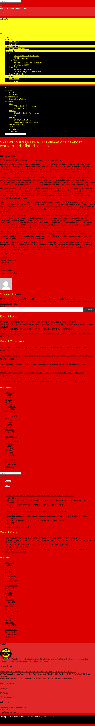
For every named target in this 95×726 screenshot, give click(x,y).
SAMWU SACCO (6, 693)
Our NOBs (13, 44)
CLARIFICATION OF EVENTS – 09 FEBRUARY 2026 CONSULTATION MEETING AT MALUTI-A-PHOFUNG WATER (39, 496)
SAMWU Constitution (23, 69)
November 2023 (11, 460)
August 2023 (9, 467)
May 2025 (8, 425)
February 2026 (10, 406)
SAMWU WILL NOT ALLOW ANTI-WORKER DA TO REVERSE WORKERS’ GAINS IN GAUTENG (34, 505)
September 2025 (11, 416)
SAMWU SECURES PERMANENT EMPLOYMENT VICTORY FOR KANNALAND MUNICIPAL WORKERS (38, 322)
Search (2, 306)
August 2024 (9, 443)
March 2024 (9, 453)
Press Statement (12, 46)
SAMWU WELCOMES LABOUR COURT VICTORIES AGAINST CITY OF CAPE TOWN (55, 381)
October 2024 (10, 439)
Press (20, 152)
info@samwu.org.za (8, 712)
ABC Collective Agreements (26, 56)
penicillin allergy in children (11, 373)
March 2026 (9, 404)
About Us (9, 39)
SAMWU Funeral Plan (8, 697)
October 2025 (10, 413)
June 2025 (9, 423)
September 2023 (11, 464)
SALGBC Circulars (22, 65)
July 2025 (8, 420)
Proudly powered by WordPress (12, 716)
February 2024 (10, 455)
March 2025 (9, 430)
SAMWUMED (5, 689)
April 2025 (9, 427)
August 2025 (9, 418)
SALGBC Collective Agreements (28, 62)
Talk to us (13, 81)
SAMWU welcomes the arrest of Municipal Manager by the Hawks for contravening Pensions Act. (38, 299)
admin (15, 152)
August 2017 (9, 469)
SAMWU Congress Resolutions (27, 72)
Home (7, 37)
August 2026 (9, 393)
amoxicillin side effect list (10, 356)
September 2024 (11, 441)
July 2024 (8, 446)
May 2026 (8, 399)
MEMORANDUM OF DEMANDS (11, 331)
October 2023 (10, 462)
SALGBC (13, 60)
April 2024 (9, 450)
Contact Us (9, 76)
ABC (11, 53)
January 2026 (10, 409)
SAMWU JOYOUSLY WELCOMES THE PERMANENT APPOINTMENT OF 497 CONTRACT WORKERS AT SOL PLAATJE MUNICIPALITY (46, 500)
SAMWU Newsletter (18, 74)
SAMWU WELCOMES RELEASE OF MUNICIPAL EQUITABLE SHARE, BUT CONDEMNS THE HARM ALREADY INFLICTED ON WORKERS (46, 516)
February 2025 (10, 432)
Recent (7, 486)
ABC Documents (21, 58)
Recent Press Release (19, 49)
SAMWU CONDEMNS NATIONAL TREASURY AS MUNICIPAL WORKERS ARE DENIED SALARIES (36, 329)
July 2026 (8, 395)
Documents (10, 51)
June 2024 (9, 448)
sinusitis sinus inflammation (11, 347)
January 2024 (10, 457)
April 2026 (9, 402)
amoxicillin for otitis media (11, 381)
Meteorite (36, 716)
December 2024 (11, 436)
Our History (14, 42)
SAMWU (13, 67)
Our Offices (14, 79)
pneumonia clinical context (11, 364)
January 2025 (10, 434)
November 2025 (11, 411)
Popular (7, 481)
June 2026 (9, 397)
